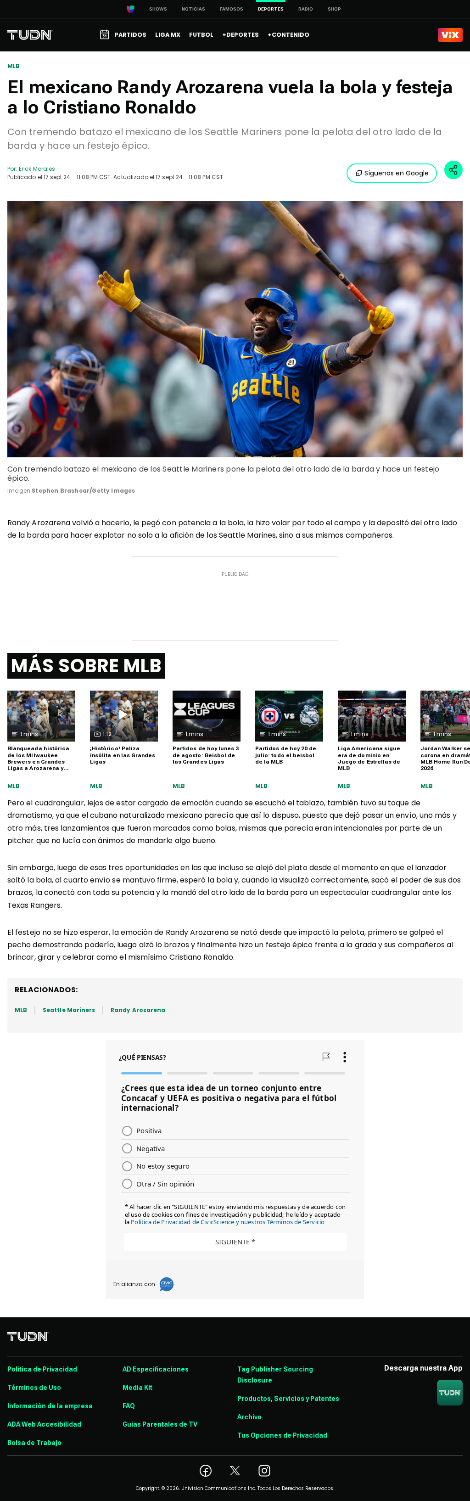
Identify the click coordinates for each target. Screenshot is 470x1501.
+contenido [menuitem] (288, 35)
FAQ (129, 1406)
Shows (158, 8)
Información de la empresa (50, 1406)
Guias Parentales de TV (160, 1424)
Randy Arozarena (138, 1010)
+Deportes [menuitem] (240, 35)
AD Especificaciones (156, 1369)
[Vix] (450, 35)
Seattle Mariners (69, 1010)
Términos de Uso (34, 1387)
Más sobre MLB (86, 666)
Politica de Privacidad (42, 1369)
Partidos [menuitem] (130, 35)
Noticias (193, 8)
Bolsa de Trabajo (34, 1442)
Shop (334, 8)
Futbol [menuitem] (201, 35)
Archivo (249, 1417)
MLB (13, 66)
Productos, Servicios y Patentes (288, 1398)
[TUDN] (30, 34)
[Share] (453, 170)
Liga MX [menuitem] (167, 35)
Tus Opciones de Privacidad (282, 1435)
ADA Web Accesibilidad (44, 1424)
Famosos (231, 8)
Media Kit (137, 1387)
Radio (305, 8)
